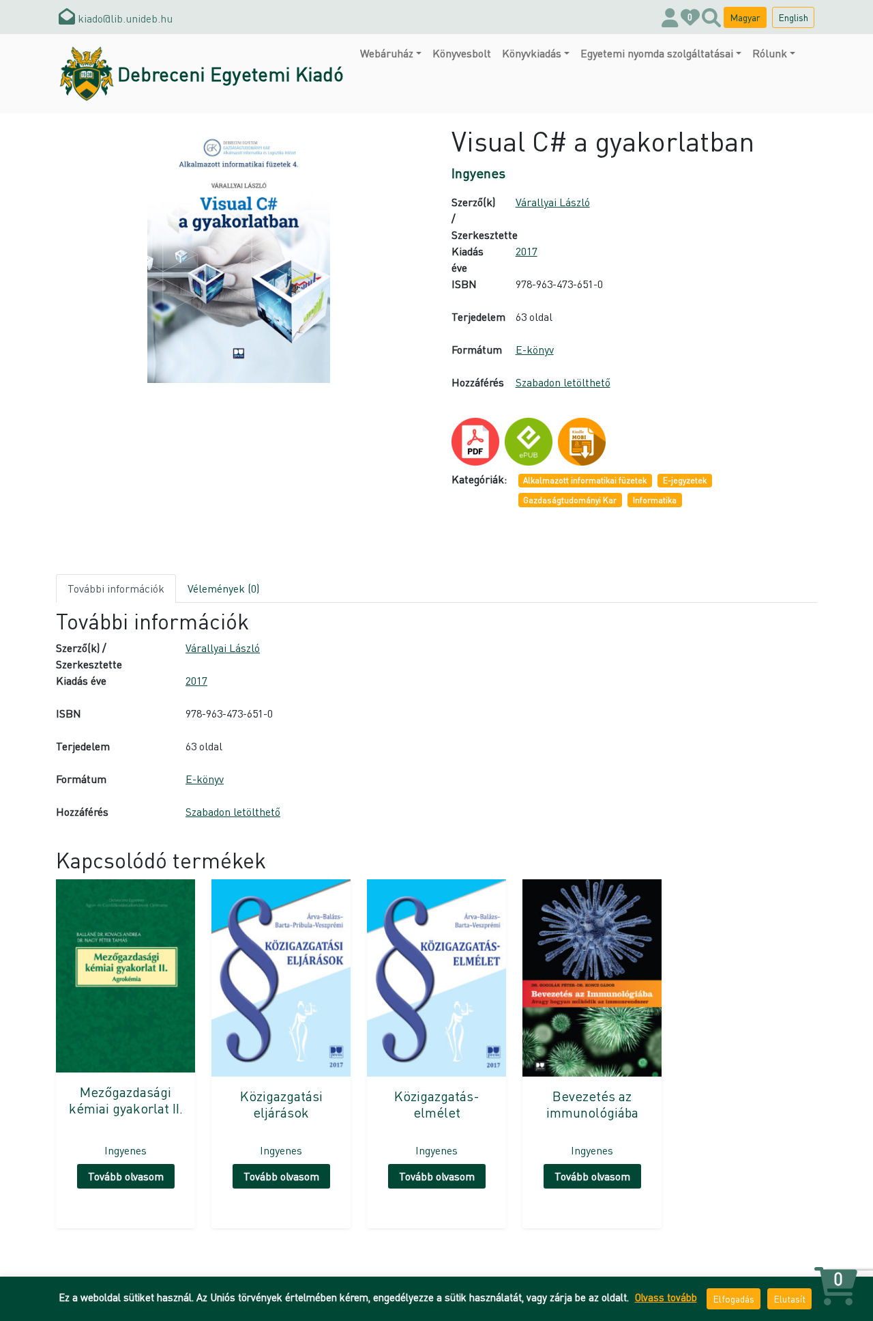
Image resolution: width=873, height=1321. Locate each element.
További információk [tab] (116, 588)
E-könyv (535, 349)
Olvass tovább (666, 1297)
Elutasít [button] (789, 1298)
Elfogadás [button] (733, 1298)
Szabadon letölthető (563, 382)
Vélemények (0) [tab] (223, 588)
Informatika (655, 500)
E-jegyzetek (685, 480)
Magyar (745, 17)
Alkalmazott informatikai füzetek (585, 480)
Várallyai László (553, 202)
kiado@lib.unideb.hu (124, 18)
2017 (526, 251)
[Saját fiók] (670, 17)
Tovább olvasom (126, 1176)
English (793, 17)
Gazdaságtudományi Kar (570, 500)
